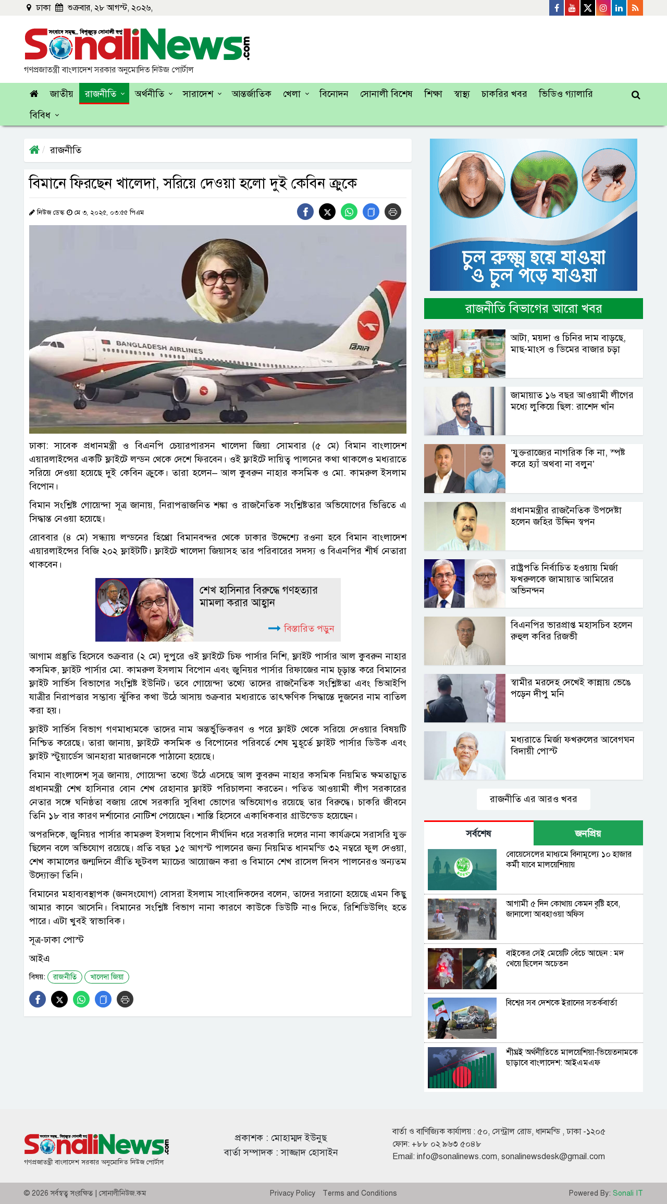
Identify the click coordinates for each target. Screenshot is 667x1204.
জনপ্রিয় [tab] (588, 833)
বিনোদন (334, 94)
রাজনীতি (100, 94)
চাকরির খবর (504, 94)
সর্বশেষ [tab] (478, 833)
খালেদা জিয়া (106, 977)
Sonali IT (628, 1193)
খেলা (292, 94)
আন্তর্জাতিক (251, 94)
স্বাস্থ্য (462, 94)
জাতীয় (61, 94)
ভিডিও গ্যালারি (566, 94)
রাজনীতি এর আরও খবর (533, 799)
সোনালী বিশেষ (386, 94)
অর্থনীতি (149, 94)
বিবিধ (40, 115)
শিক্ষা (433, 94)
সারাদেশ (198, 94)
